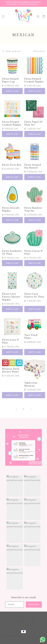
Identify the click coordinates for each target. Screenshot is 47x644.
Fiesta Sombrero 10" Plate (12, 252)
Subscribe (33, 604)
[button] (3, 16)
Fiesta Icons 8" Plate (10, 341)
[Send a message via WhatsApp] (43, 640)
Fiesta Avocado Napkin (11, 209)
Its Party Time (16, 636)
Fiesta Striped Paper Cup (10, 80)
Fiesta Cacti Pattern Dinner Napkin (11, 297)
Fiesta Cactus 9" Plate (33, 252)
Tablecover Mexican (31, 384)
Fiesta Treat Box (11, 164)
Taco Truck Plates (31, 336)
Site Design (28, 636)
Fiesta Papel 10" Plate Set (33, 123)
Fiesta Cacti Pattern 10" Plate (34, 295)
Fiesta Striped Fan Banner (32, 166)
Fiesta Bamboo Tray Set (33, 209)
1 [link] (16, 409)
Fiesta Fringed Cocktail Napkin (11, 123)
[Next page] (30, 409)
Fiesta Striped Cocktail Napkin (34, 80)
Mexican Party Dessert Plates (10, 370)
